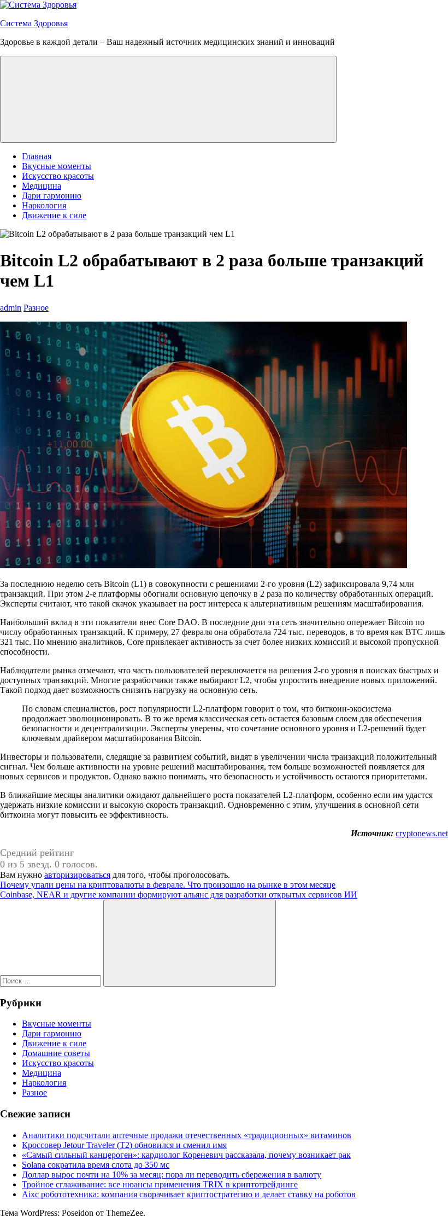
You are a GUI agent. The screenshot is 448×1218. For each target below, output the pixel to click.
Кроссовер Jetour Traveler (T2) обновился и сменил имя (124, 1145)
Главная (36, 156)
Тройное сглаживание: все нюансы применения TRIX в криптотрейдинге (160, 1184)
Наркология (44, 205)
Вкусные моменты (56, 166)
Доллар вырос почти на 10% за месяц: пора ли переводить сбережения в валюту (171, 1174)
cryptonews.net (422, 833)
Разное (36, 307)
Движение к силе (54, 215)
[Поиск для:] (51, 980)
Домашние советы (56, 1053)
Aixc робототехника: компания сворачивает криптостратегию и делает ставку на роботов (189, 1194)
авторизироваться (77, 874)
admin (10, 307)
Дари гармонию (51, 195)
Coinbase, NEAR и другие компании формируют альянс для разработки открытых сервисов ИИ (178, 894)
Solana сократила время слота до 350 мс (95, 1164)
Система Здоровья (34, 23)
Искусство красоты (58, 175)
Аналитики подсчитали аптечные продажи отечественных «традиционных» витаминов (186, 1135)
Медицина (41, 185)
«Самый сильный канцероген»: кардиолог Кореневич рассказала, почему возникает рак (186, 1154)
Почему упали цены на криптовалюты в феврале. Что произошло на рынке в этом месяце (167, 884)
